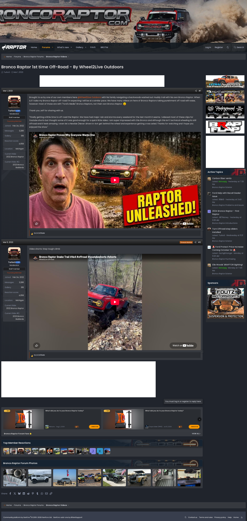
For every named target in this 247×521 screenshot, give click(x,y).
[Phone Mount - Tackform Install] (189, 477)
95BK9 (221, 199)
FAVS (92, 47)
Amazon (94, 427)
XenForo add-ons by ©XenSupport (67, 517)
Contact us (192, 517)
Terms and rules (206, 517)
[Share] (196, 91)
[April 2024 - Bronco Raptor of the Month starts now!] (114, 477)
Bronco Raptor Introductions (224, 223)
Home (34, 47)
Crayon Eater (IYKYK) (155, 427)
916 (22, 135)
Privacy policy (220, 517)
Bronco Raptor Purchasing (223, 259)
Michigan (20, 148)
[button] (52, 47)
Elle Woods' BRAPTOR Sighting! (227, 264)
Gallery (79, 47)
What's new (63, 47)
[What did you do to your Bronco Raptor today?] (64, 477)
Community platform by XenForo (27, 517)
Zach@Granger (225, 253)
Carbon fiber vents (221, 178)
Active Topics (215, 172)
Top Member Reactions (16, 442)
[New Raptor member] (39, 477)
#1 (200, 91)
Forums (46, 47)
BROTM (104, 47)
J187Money (223, 217)
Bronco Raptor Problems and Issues (228, 205)
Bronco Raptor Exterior (222, 187)
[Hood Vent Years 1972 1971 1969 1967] (139, 477)
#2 (199, 242)
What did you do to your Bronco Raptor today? (64, 411)
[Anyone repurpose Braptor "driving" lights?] (15, 477)
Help (230, 517)
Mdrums (52, 427)
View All (196, 433)
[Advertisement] (102, 81)
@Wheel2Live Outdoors (89, 97)
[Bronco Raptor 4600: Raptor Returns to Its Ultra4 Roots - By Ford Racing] (89, 477)
